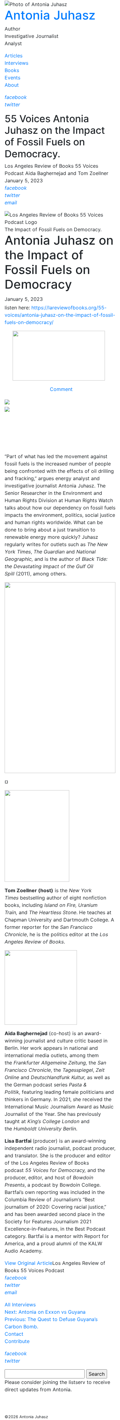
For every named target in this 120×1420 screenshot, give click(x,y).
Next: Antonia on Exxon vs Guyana (45, 1312)
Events (12, 78)
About (12, 85)
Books (12, 70)
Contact (14, 1334)
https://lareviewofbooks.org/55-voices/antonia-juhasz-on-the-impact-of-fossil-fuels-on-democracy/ (60, 315)
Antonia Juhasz (50, 15)
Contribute (17, 1341)
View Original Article (28, 1263)
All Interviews (20, 1304)
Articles (13, 56)
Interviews (16, 63)
